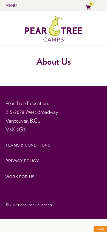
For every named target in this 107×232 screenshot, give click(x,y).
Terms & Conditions (27, 145)
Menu (11, 5)
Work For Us (20, 177)
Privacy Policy (22, 161)
